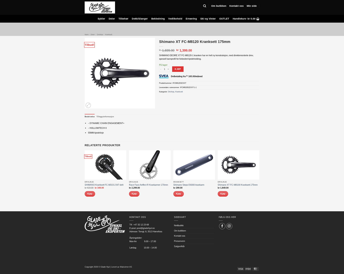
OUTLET (224, 18)
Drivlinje (100, 35)
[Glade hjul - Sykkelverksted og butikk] (100, 7)
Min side (252, 6)
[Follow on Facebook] (222, 226)
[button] (253, 19)
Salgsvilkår (179, 246)
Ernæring (191, 18)
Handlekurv (239, 18)
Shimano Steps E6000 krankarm (188, 185)
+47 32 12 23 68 (141, 224)
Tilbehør (123, 18)
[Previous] (85, 180)
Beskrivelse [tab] (90, 117)
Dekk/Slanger (140, 18)
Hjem (87, 35)
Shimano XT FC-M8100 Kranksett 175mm (238, 185)
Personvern (179, 241)
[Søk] (204, 6)
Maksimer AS (126, 267)
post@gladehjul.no (146, 228)
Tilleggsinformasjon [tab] (105, 117)
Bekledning (158, 18)
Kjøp (178, 69)
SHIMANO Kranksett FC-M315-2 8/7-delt (104, 185)
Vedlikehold (175, 18)
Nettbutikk (179, 225)
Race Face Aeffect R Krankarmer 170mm (148, 185)
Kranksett (108, 35)
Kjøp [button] (89, 194)
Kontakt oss (236, 6)
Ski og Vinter (208, 18)
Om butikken (218, 6)
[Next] (259, 180)
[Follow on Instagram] (229, 226)
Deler (112, 18)
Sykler (101, 18)
